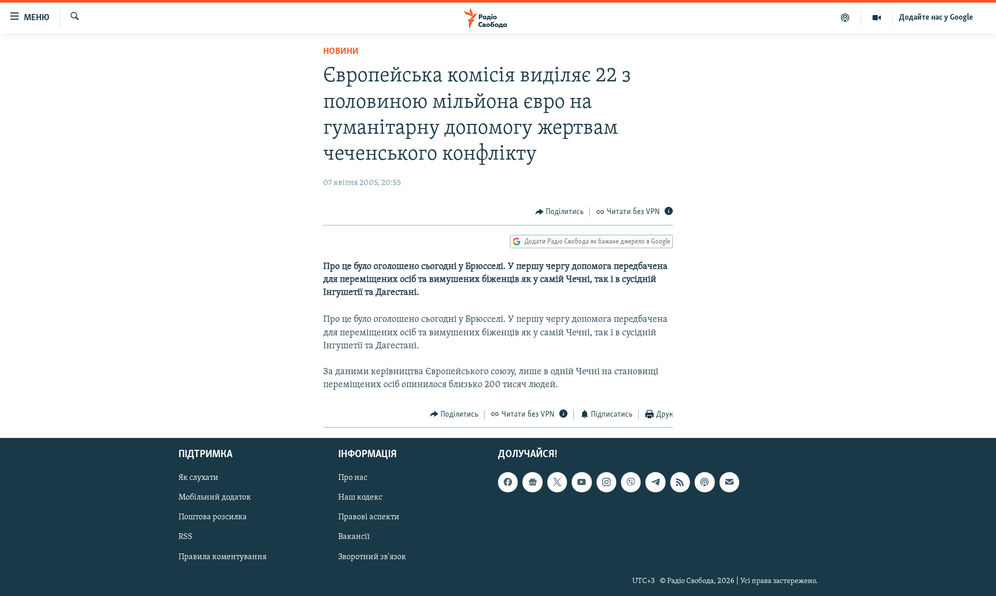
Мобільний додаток (214, 497)
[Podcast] (704, 482)
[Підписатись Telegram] (655, 482)
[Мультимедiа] (877, 17)
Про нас (352, 478)
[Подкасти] (845, 17)
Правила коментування (222, 557)
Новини (340, 51)
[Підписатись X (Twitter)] (557, 482)
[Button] (559, 212)
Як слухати (198, 478)
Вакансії (354, 537)
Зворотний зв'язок (372, 557)
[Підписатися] (729, 482)
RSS (185, 537)
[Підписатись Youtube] (581, 482)
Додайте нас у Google (936, 17)
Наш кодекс (360, 497)
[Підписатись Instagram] (606, 482)
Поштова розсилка (212, 518)
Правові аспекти (368, 518)
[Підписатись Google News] (532, 482)
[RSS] (680, 482)
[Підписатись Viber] (631, 482)
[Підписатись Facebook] (508, 482)
